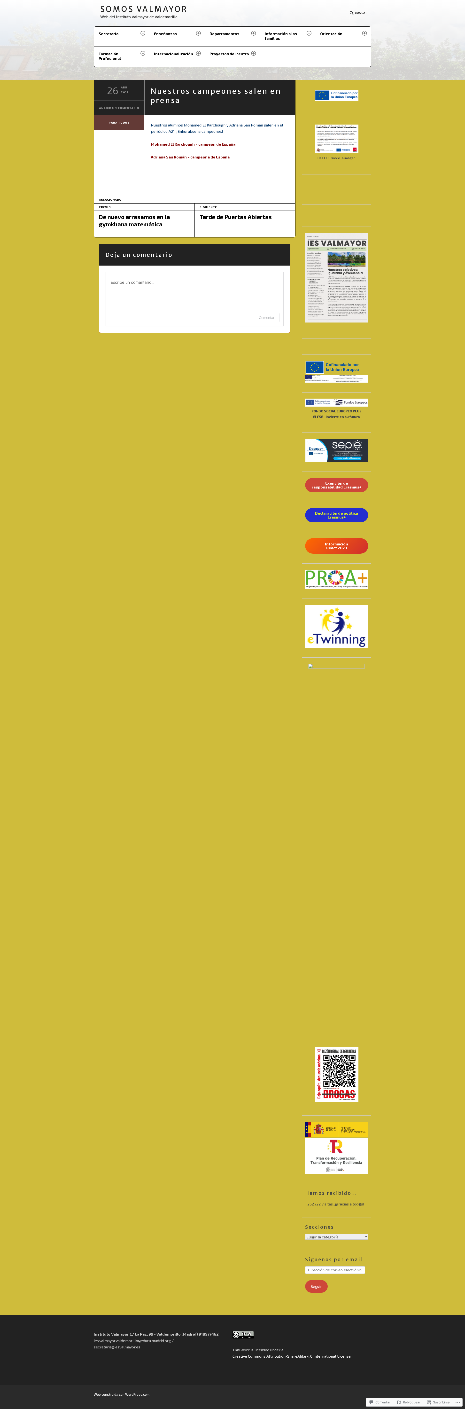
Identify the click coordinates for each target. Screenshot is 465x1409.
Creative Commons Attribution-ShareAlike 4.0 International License (291, 1356)
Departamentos (224, 33)
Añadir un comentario (119, 108)
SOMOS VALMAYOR (144, 9)
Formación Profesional (110, 56)
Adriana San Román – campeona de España (190, 157)
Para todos (119, 122)
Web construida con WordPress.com (121, 1394)
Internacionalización (173, 53)
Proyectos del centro (229, 53)
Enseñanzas (165, 33)
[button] (336, 367)
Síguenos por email (334, 1259)
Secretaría (108, 33)
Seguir (316, 1286)
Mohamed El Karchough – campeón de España (193, 144)
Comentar (266, 317)
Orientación (331, 33)
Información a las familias (281, 35)
